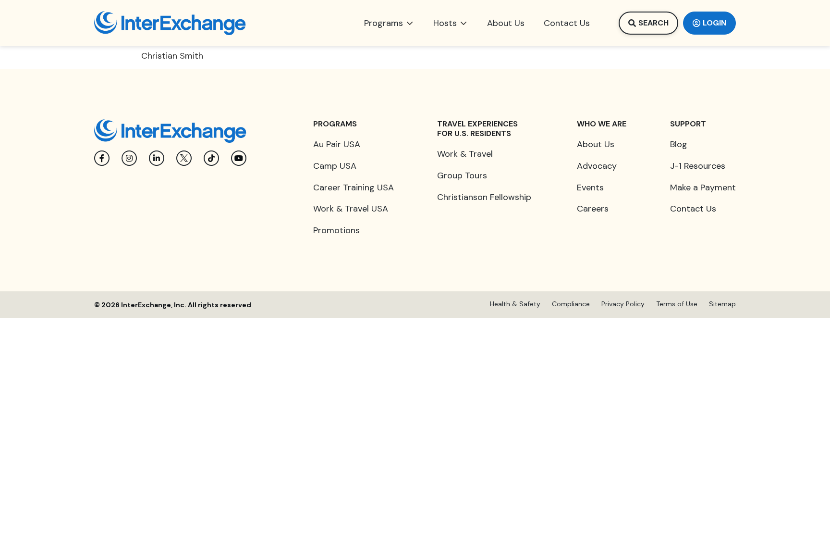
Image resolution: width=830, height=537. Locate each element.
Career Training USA (353, 187)
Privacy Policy (623, 304)
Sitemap (722, 304)
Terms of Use (676, 304)
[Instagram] (129, 158)
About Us (595, 144)
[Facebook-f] (102, 158)
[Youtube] (238, 158)
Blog (678, 144)
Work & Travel (465, 154)
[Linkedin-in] (156, 158)
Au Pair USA (336, 144)
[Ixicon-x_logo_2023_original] (184, 158)
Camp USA (334, 166)
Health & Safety (515, 304)
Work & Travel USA (350, 208)
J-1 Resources (697, 166)
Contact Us (693, 208)
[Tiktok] (211, 158)
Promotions (336, 230)
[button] (389, 23)
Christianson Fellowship (484, 197)
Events (590, 187)
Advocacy (597, 166)
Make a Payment (703, 187)
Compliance (571, 304)
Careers (593, 208)
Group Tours (462, 175)
